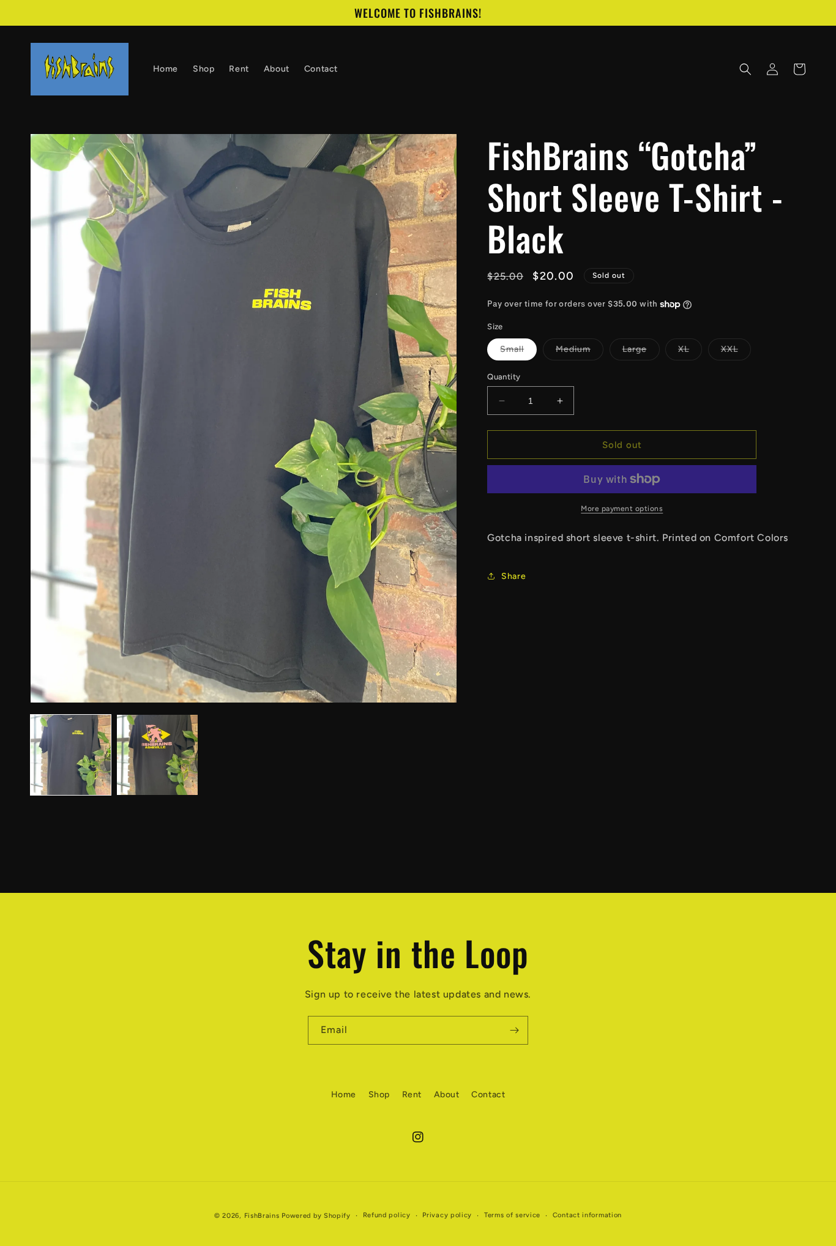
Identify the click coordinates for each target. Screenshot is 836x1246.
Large (641, 351)
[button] (745, 69)
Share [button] (513, 576)
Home (343, 1094)
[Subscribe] (514, 1030)
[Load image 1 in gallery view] (71, 755)
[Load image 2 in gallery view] (157, 755)
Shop (379, 1094)
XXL (736, 351)
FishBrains (262, 1216)
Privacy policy (447, 1215)
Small (518, 351)
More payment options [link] (622, 508)
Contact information (587, 1215)
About (447, 1094)
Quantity (503, 376)
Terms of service (512, 1215)
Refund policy (387, 1215)
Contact (488, 1094)
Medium (579, 351)
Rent (412, 1094)
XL (690, 351)
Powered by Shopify (316, 1216)
